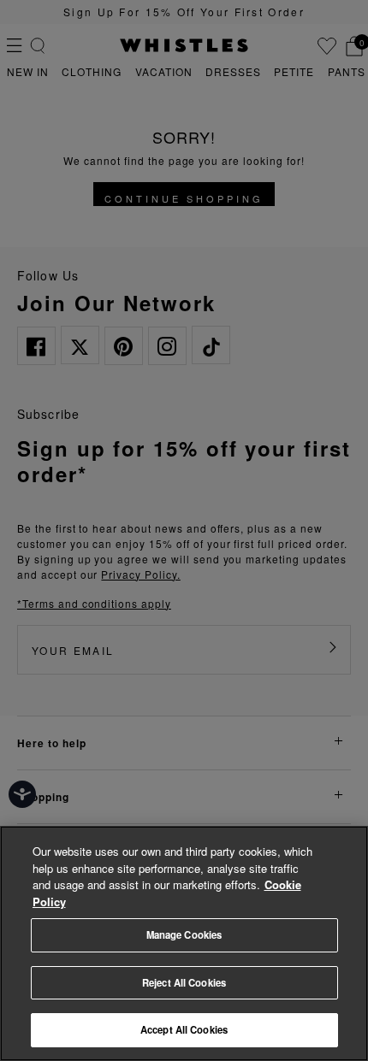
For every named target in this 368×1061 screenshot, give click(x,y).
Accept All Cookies (184, 1029)
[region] (184, 943)
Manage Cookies (184, 934)
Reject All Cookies (184, 982)
